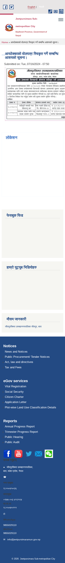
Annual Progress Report (20, 426)
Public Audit (12, 442)
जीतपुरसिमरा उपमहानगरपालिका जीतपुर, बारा (23, 326)
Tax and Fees (13, 367)
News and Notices (16, 351)
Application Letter (15, 402)
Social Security (14, 391)
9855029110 (9, 525)
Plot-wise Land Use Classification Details (30, 407)
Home (5, 42)
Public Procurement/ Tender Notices (27, 356)
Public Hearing (14, 437)
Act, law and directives (19, 362)
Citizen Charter (14, 396)
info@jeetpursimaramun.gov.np (23, 539)
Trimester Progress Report (21, 431)
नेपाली (41, 7)
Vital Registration (15, 386)
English (31, 7)
